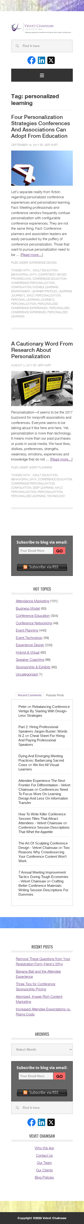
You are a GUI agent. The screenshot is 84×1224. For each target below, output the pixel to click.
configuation (21, 287)
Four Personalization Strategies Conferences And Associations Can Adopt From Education (40, 126)
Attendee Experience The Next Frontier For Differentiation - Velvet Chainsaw (44, 785)
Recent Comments (30, 695)
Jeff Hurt (51, 145)
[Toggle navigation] (42, 75)
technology (56, 496)
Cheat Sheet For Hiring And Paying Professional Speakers (41, 740)
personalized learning (28, 496)
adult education (45, 270)
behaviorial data (24, 274)
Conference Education (33, 615)
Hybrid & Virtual (27, 652)
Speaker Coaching (30, 659)
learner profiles (44, 291)
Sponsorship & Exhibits (33, 667)
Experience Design (42, 262)
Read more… (31, 254)
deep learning (43, 487)
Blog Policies (44, 1177)
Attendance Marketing (32, 601)
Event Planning (40, 467)
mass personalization (43, 295)
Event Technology (29, 638)
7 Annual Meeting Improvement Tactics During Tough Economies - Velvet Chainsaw (43, 876)
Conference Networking (34, 623)
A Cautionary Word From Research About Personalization (42, 350)
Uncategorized (27, 674)
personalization (23, 304)
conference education (49, 278)
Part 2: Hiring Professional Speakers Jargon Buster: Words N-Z (42, 731)
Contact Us (44, 1155)
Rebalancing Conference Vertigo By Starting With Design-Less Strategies (44, 711)
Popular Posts (55, 695)
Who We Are (44, 1148)
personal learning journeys (33, 299)
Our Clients (44, 1170)
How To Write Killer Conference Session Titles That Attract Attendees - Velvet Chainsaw (42, 818)
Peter (22, 707)
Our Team (44, 1162)
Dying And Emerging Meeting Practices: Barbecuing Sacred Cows (41, 760)
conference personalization (33, 283)
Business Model (28, 608)
